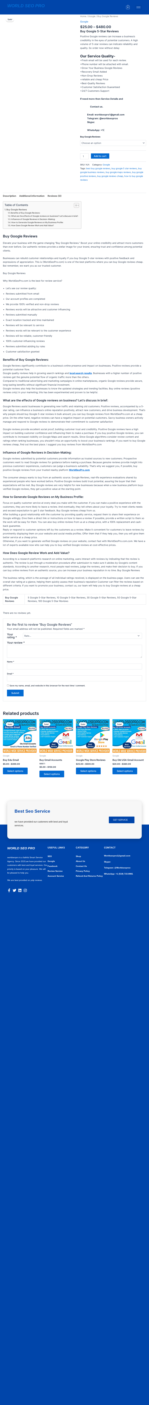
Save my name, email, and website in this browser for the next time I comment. (47, 685)
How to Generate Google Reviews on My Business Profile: (37, 222)
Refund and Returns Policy (89, 876)
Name (10, 661)
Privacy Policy (83, 871)
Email (10, 673)
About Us (80, 861)
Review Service (55, 871)
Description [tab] (9, 195)
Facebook (52, 866)
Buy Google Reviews (90, 136)
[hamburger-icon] (138, 7)
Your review (16, 642)
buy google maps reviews (118, 172)
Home (83, 16)
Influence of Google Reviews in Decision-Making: (33, 219)
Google (91, 16)
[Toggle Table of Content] (75, 205)
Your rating (12, 636)
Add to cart (100, 156)
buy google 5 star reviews (124, 168)
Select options (15, 770)
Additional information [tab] (32, 195)
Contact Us (81, 866)
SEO (50, 856)
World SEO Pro (26, 5)
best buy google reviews (98, 168)
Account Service (56, 876)
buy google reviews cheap (110, 176)
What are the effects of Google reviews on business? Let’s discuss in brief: (44, 216)
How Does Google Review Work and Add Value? (32, 225)
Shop (78, 856)
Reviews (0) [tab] (55, 195)
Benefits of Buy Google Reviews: (25, 213)
